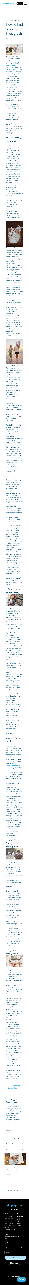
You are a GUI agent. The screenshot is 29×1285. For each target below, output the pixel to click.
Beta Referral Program (19, 1223)
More (14, 12)
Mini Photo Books (10, 1221)
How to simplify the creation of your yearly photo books (15, 1169)
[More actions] (22, 20)
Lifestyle (8, 1132)
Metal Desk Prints (10, 1229)
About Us (7, 1242)
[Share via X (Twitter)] (10, 1138)
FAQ (6, 1238)
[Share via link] (18, 1138)
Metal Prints (8, 1227)
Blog (6, 1240)
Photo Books (8, 1216)
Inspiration (9, 1130)
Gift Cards (20, 1219)
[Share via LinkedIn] (14, 1138)
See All (21, 1149)
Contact (7, 1244)
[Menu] (25, 3)
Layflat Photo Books (10, 1225)
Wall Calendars (9, 1223)
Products (7, 1214)
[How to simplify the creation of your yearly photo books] (15, 1159)
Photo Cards (8, 1220)
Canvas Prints (9, 1218)
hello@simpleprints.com (12, 1236)
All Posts (7, 12)
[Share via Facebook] (6, 1138)
